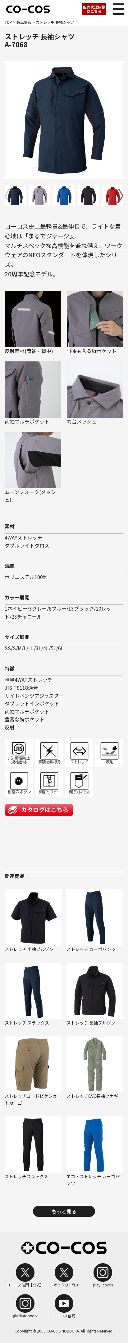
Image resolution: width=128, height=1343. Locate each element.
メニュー (118, 9)
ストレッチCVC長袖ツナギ (92, 1096)
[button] (120, 196)
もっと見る (64, 1211)
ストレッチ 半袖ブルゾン (29, 949)
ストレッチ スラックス (27, 1023)
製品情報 (23, 22)
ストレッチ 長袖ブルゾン (90, 1023)
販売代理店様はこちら (94, 9)
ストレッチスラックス (26, 1176)
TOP (8, 22)
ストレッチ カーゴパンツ (91, 949)
